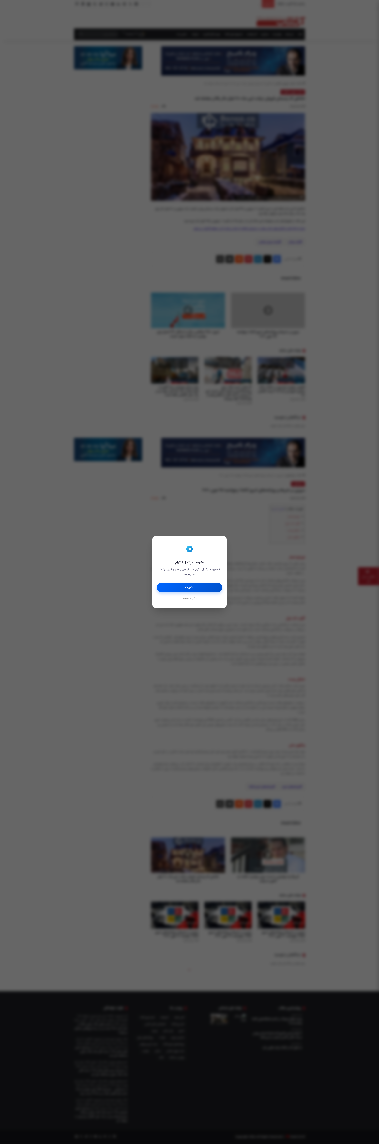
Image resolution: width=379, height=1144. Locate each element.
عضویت (189, 587)
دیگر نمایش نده (189, 598)
